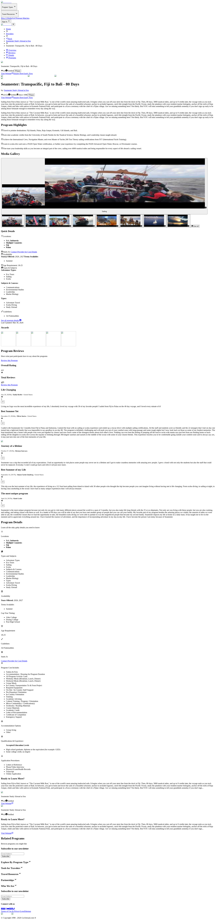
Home (8, 29)
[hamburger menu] (13, 24)
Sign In (5, 22)
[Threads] (4, 909)
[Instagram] (6, 909)
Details (11, 55)
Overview (12, 50)
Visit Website (6, 73)
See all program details (10, 320)
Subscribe (5, 856)
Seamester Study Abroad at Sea (18, 41)
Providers (10, 34)
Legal (22, 911)
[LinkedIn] (12, 909)
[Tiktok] (14, 909)
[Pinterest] (10, 909)
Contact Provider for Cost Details (24, 252)
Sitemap (28, 911)
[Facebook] (2, 909)
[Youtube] (8, 909)
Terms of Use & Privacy (10, 911)
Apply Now (28, 73)
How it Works (6, 18)
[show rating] (3, 401)
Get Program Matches (20, 18)
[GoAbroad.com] (6, 2)
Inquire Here (18, 73)
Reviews (11, 53)
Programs (12, 58)
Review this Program (9, 360)
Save (18, 71)
